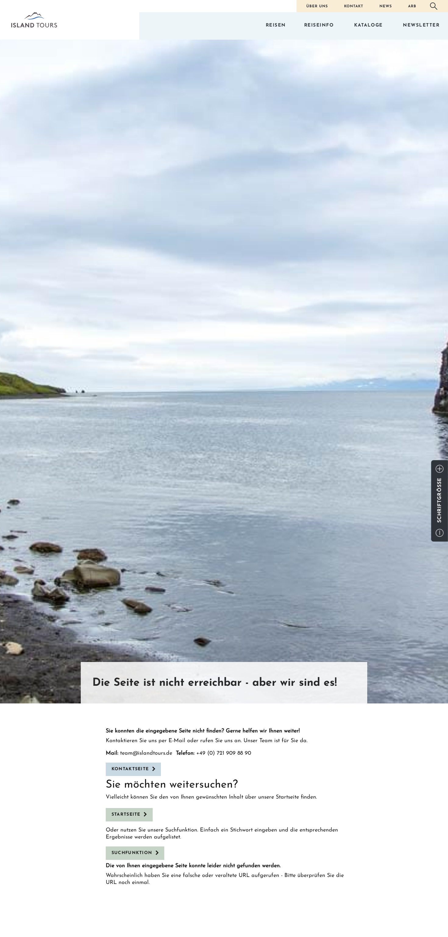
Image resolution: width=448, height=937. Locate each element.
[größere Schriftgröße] (440, 469)
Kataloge (368, 25)
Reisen (276, 25)
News (385, 6)
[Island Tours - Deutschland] (34, 19)
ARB (412, 6)
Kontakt (353, 6)
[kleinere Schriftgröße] (440, 533)
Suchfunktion (132, 853)
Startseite (126, 814)
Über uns (317, 6)
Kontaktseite (130, 769)
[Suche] (433, 6)
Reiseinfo (319, 25)
